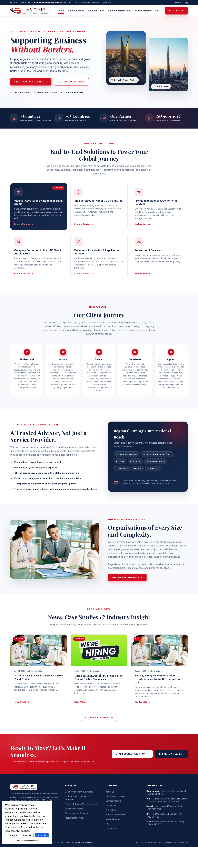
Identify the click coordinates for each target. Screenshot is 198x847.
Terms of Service (180, 842)
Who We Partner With (119, 10)
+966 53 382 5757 (155, 794)
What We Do (94, 10)
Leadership (111, 805)
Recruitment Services (74, 818)
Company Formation (74, 809)
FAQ (157, 10)
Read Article (20, 702)
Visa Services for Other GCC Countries (78, 798)
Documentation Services (76, 813)
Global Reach (112, 810)
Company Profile (113, 801)
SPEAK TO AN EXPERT (171, 754)
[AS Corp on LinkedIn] (187, 2)
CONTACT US (176, 10)
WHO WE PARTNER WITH (125, 577)
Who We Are (74, 10)
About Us (110, 792)
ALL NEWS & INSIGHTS (97, 717)
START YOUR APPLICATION (29, 81)
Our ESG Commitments (116, 796)
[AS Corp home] (29, 11)
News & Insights (143, 10)
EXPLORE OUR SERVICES (71, 81)
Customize (12, 835)
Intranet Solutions (85, 842)
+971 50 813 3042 (172, 801)
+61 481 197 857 (153, 824)
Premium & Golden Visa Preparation (81, 804)
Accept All (42, 835)
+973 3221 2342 (153, 809)
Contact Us (111, 828)
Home (61, 10)
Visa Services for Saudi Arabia (79, 792)
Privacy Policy (165, 842)
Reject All (27, 835)
